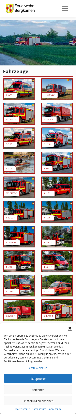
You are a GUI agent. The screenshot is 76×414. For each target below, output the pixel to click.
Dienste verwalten (37, 368)
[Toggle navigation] (65, 8)
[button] (70, 328)
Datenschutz (22, 409)
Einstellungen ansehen (38, 401)
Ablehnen (38, 390)
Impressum (54, 409)
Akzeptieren (38, 379)
